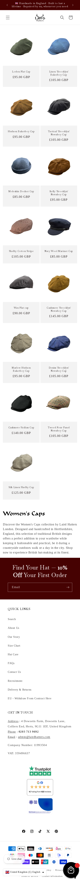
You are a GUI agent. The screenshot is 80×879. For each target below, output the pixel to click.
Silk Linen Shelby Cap (21, 487)
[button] (7, 17)
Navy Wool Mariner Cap (58, 251)
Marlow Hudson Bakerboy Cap (21, 369)
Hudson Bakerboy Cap (21, 131)
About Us (13, 627)
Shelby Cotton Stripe (21, 251)
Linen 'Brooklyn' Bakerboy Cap (59, 73)
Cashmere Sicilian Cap (21, 427)
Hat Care (13, 654)
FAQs (11, 663)
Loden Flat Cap (21, 71)
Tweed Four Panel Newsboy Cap (59, 429)
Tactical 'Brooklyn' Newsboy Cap (59, 133)
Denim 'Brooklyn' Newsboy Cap (59, 369)
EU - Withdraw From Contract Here (29, 698)
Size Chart (14, 645)
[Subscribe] (67, 587)
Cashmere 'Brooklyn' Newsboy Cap (59, 309)
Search (12, 619)
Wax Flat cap (21, 307)
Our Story (14, 636)
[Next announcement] (73, 5)
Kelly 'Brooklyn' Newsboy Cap (59, 193)
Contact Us (14, 671)
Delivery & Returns (19, 689)
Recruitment (15, 680)
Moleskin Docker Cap (21, 191)
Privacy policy (62, 870)
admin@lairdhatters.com (34, 736)
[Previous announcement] (7, 5)
